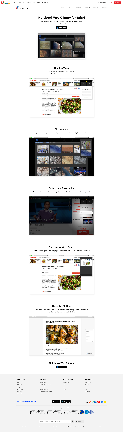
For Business (78, 7)
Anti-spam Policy (49, 426)
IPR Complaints (41, 426)
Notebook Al (43, 382)
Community (20, 389)
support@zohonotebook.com (28, 401)
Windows (87, 391)
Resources (104, 7)
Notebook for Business (45, 384)
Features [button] (62, 7)
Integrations (96, 7)
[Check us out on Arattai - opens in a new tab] (105, 402)
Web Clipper (88, 382)
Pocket (64, 389)
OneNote (65, 387)
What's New (20, 384)
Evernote (65, 384)
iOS (86, 387)
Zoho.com (5, 2)
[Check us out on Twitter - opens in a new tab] (87, 402)
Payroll (19, 2)
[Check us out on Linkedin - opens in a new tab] (95, 402)
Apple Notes (66, 382)
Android (87, 384)
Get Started (117, 2)
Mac (86, 389)
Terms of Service (56, 426)
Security (19, 391)
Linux (86, 394)
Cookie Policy (84, 426)
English (104, 2)
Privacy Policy (20, 394)
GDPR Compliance (91, 426)
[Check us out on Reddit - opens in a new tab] (90, 402)
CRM (14, 2)
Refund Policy (70, 426)
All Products (45, 2)
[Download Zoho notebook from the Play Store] (66, 401)
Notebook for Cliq (44, 389)
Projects (29, 2)
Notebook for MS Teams (46, 391)
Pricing (70, 7)
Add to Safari (62, 27)
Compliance (35, 426)
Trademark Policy (77, 426)
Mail (34, 2)
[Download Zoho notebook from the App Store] (56, 401)
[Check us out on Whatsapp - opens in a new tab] (93, 402)
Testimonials (87, 7)
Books (38, 2)
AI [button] (55, 7)
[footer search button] (72, 421)
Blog (18, 387)
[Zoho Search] (98, 2)
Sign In (110, 2)
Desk (23, 2)
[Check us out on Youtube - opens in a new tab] (98, 402)
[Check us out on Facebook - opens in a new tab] (102, 402)
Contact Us (24, 426)
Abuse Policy (99, 426)
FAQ (18, 382)
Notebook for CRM (44, 387)
